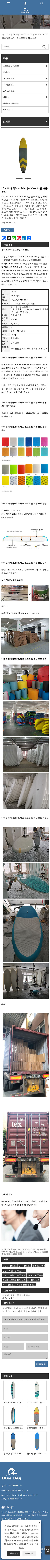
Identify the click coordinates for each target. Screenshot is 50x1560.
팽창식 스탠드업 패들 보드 (14, 1270)
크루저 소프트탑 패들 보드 (14, 1280)
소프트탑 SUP (33, 34)
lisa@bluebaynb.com (18, 1490)
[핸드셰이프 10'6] (37, 1440)
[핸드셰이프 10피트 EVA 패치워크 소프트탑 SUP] (37, 1415)
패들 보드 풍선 (38, 1265)
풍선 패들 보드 (23, 1295)
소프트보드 (8, 109)
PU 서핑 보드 (8, 84)
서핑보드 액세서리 (11, 103)
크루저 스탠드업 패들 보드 (14, 1275)
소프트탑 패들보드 (35, 1275)
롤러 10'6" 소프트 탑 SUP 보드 (13, 1402)
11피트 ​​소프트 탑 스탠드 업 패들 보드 (37, 1402)
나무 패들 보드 (33, 1280)
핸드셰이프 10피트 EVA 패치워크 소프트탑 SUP (37, 1428)
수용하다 (29, 1553)
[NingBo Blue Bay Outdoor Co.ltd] (25, 10)
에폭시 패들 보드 (9, 1298)
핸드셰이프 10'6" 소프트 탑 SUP (37, 1453)
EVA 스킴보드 (9, 91)
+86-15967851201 (14, 1485)
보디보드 (7, 72)
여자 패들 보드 (8, 1284)
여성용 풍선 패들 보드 (26, 1284)
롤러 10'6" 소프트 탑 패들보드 (13, 1428)
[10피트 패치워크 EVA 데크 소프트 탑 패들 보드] (23, 155)
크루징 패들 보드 (9, 1265)
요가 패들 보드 (24, 1265)
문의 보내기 (7, 230)
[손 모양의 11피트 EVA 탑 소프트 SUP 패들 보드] (13, 1440)
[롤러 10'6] (13, 1389)
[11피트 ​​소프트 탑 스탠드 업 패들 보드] (37, 1389)
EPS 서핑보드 (9, 78)
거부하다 (14, 1553)
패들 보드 (19, 34)
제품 (10, 34)
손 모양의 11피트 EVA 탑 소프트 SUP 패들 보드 (13, 1453)
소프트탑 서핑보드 (11, 66)
